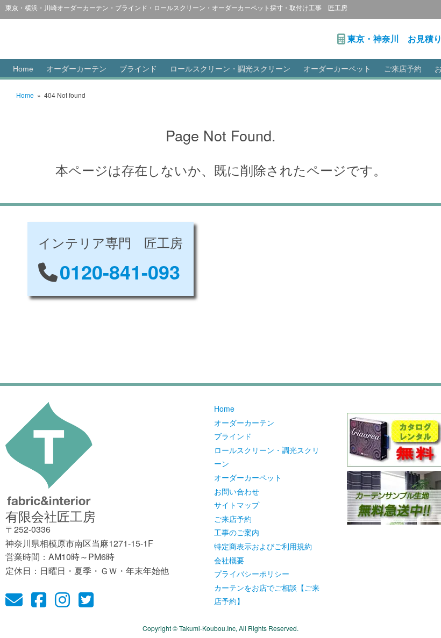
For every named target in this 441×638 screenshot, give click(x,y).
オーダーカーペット (337, 68)
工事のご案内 (236, 532)
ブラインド (138, 68)
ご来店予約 (403, 68)
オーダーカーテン (76, 68)
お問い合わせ (236, 491)
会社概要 (229, 560)
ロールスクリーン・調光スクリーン (230, 68)
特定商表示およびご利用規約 (263, 546)
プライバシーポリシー (251, 573)
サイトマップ (236, 504)
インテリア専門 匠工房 (137, 33)
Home (23, 68)
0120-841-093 (120, 271)
